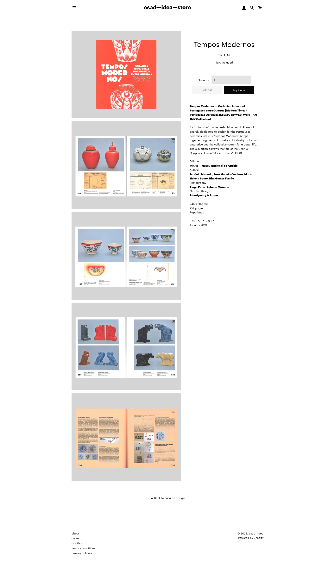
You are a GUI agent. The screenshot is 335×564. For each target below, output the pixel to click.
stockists (77, 543)
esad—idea (256, 533)
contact (76, 538)
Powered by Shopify (250, 537)
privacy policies (82, 553)
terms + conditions (83, 548)
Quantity (203, 80)
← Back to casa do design (168, 498)
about (75, 533)
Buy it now (239, 90)
